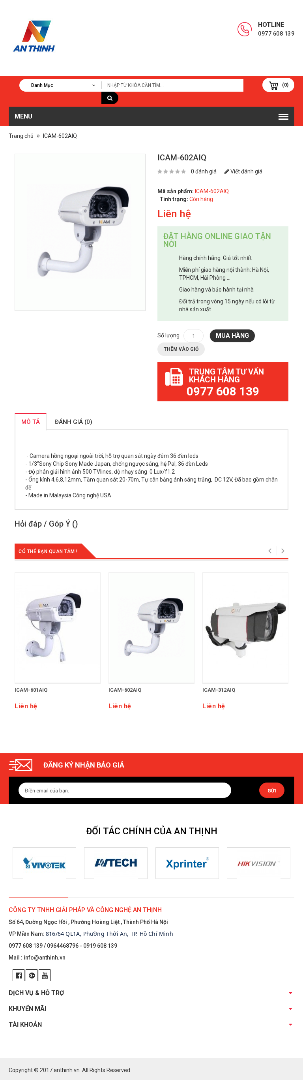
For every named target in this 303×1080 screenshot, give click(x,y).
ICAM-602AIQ (124, 690)
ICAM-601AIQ (31, 690)
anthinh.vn (67, 1070)
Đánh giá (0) (73, 421)
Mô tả (30, 421)
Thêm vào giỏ (181, 349)
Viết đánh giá (245, 171)
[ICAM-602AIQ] (80, 232)
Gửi (271, 791)
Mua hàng (232, 335)
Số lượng (168, 335)
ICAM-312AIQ (218, 690)
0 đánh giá (204, 171)
